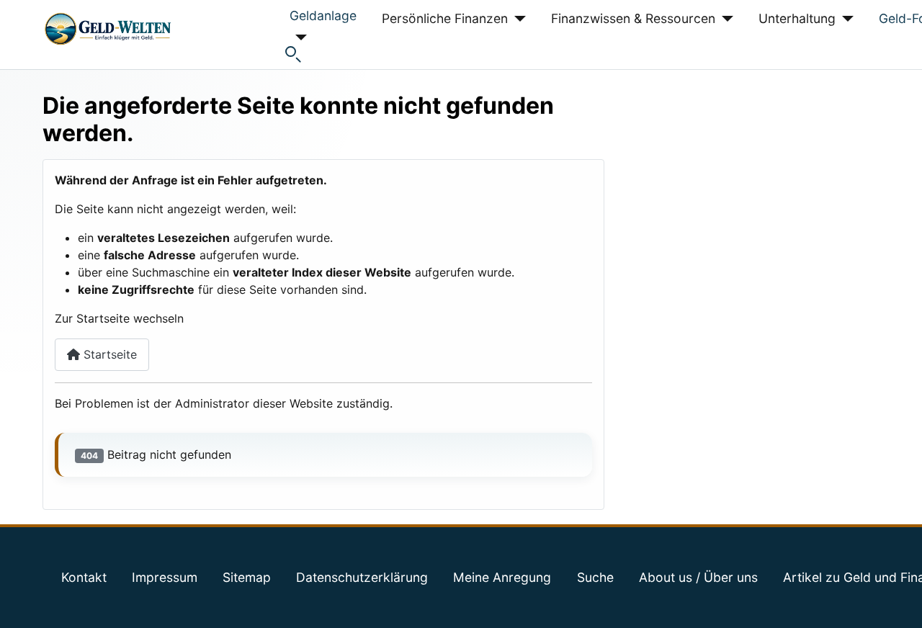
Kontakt (84, 577)
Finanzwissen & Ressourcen (633, 18)
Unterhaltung (797, 18)
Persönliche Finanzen (445, 18)
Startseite (108, 354)
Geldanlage (323, 15)
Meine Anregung (502, 577)
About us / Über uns (698, 577)
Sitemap (247, 577)
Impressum (164, 577)
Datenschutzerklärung (362, 577)
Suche (595, 577)
